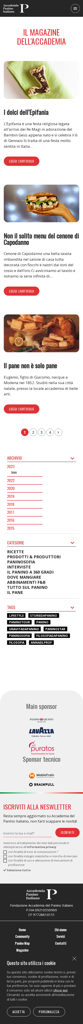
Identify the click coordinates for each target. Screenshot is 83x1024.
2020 (11, 488)
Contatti (60, 943)
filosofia (16, 642)
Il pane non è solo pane (30, 365)
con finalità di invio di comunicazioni (33, 852)
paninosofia (19, 636)
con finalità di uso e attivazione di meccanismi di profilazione (40, 862)
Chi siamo (61, 929)
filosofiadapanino (52, 636)
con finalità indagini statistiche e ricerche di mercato (42, 856)
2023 (10, 466)
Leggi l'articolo (21, 161)
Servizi (60, 936)
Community (22, 936)
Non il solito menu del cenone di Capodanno (41, 239)
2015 (10, 528)
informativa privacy (41, 847)
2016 (10, 520)
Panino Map (22, 943)
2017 (10, 512)
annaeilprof (41, 642)
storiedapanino (43, 615)
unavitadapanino (24, 629)
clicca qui (60, 990)
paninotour (19, 622)
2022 (10, 480)
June (14, 472)
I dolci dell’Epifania (26, 112)
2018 (10, 504)
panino (42, 622)
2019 (10, 496)
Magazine (22, 950)
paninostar (55, 629)
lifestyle (16, 615)
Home (22, 929)
